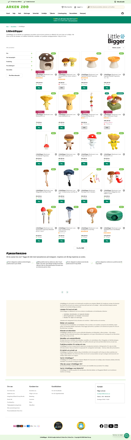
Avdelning (9, 61)
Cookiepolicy (10, 402)
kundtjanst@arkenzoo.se (103, 393)
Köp (39, 87)
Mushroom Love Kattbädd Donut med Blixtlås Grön (112, 229)
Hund (8, 13)
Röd (85, 79)
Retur (30, 402)
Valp (14, 13)
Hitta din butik (120, 1)
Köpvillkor (32, 405)
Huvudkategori (10, 65)
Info (62, 87)
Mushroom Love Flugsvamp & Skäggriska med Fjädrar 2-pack (112, 192)
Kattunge (27, 13)
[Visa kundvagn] (123, 13)
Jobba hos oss (11, 393)
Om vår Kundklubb (56, 390)
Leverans (31, 399)
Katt (19, 13)
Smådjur (44, 13)
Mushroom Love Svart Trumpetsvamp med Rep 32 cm (68, 192)
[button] (20, 275)
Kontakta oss (32, 390)
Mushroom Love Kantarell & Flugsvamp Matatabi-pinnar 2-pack (45, 229)
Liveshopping (62, 13)
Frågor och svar (33, 393)
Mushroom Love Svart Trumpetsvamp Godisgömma (67, 229)
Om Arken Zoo (11, 390)
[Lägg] (56, 75)
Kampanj (83, 13)
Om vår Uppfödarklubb (58, 393)
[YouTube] (111, 426)
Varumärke (9, 70)
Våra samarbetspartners (13, 408)
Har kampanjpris (10, 57)
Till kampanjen (72, 20)
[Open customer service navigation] (127, 436)
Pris (7, 53)
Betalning (31, 396)
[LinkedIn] (116, 426)
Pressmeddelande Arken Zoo (14, 410)
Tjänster (52, 13)
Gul (82, 79)
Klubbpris (108, 122)
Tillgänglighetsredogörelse (14, 405)
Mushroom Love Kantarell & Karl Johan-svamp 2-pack (68, 76)
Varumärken (73, 13)
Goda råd (9, 399)
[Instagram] (106, 426)
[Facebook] (101, 426)
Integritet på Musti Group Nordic (16, 396)
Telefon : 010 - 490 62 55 (103, 396)
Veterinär (36, 13)
